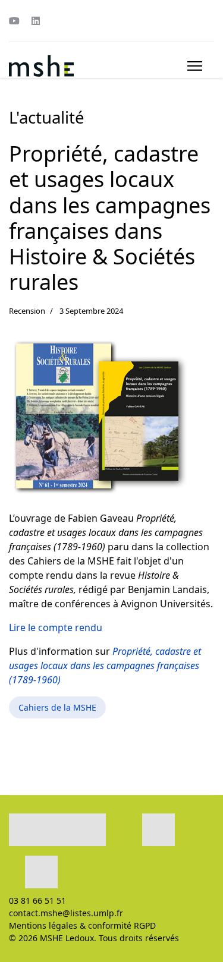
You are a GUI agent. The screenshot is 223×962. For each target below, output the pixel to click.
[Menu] (194, 66)
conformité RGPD (122, 925)
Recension (27, 310)
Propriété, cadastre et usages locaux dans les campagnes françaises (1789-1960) (105, 665)
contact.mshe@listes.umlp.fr (66, 913)
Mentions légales (43, 925)
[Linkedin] (36, 20)
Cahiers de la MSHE (57, 707)
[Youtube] (14, 20)
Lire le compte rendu (55, 627)
